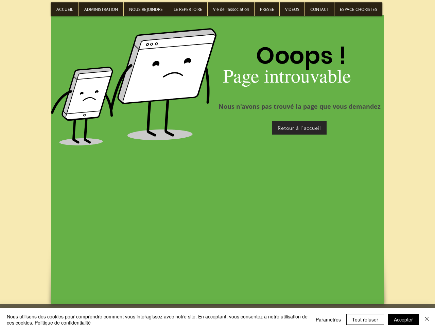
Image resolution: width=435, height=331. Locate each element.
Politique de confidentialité (63, 322)
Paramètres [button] (328, 319)
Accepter (403, 319)
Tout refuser (365, 319)
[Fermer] (427, 319)
